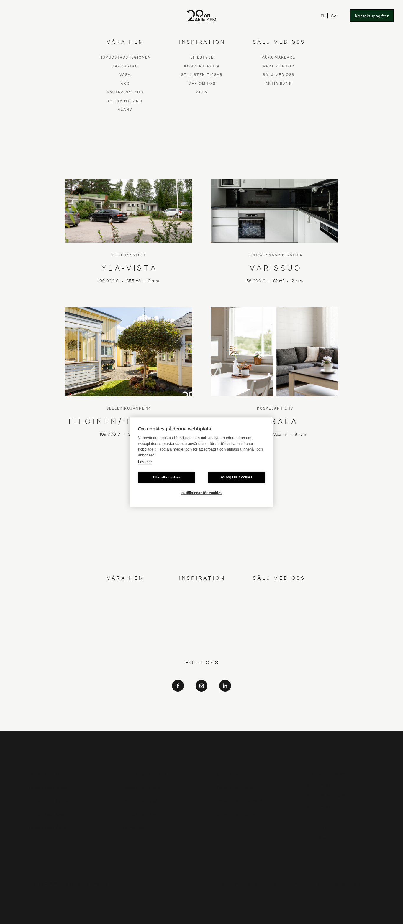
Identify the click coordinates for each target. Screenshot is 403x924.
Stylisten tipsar (202, 610)
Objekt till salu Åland (47, 827)
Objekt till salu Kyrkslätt (50, 800)
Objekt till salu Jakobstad (239, 800)
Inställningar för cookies (201, 493)
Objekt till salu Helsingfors (52, 773)
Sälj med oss (278, 610)
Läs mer (145, 462)
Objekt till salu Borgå (235, 787)
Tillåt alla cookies (167, 477)
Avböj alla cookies (237, 477)
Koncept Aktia (202, 601)
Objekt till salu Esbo (234, 773)
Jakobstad (125, 601)
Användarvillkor (321, 826)
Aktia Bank (278, 619)
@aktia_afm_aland (201, 724)
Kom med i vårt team (326, 795)
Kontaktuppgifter (372, 16)
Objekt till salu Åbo (140, 814)
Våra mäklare (278, 593)
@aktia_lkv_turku (201, 707)
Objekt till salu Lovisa (142, 787)
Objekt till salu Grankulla (145, 773)
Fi (322, 16)
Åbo (125, 619)
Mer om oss (202, 619)
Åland (125, 645)
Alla (201, 627)
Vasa (125, 610)
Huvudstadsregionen (125, 593)
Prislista (314, 816)
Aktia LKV (202, 699)
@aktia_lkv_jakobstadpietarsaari (201, 715)
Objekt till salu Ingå (140, 800)
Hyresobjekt (134, 827)
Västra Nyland (125, 627)
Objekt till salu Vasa (46, 814)
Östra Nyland (125, 636)
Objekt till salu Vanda (48, 787)
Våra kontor (278, 601)
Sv (333, 16)
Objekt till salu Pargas (236, 814)
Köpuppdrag (318, 784)
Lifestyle (202, 593)
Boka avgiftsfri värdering (329, 773)
